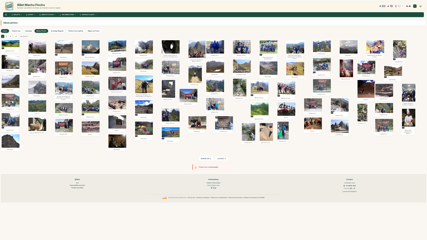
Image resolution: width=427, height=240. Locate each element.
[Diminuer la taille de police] (410, 6)
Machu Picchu (41, 31)
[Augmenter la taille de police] (407, 6)
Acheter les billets (77, 188)
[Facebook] (211, 188)
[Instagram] (213, 188)
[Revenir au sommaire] (6, 14)
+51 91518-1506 (351, 186)
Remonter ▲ (206, 158)
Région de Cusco (94, 31)
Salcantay (28, 31)
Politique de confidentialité (219, 197)
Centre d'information (213, 183)
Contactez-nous (349, 183)
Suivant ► (221, 158)
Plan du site (191, 197)
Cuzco (5, 31)
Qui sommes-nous (213, 185)
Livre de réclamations (349, 191)
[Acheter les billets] (420, 6)
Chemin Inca (16, 31)
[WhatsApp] (216, 188)
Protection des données (235, 197)
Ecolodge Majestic (57, 31)
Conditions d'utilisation (202, 197)
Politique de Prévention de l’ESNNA (254, 197)
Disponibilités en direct (77, 185)
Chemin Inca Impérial (75, 31)
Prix (77, 183)
